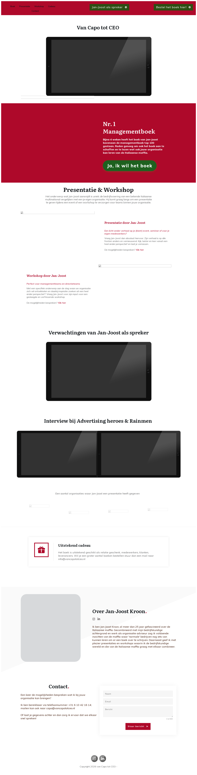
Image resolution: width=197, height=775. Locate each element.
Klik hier (140, 249)
